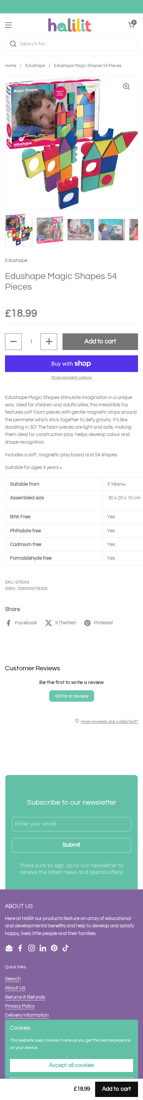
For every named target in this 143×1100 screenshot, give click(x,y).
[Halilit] (70, 25)
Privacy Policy (20, 1006)
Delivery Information (27, 1015)
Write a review (71, 696)
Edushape (35, 66)
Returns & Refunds (25, 997)
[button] (13, 341)
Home (10, 66)
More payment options (71, 377)
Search (13, 978)
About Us (15, 987)
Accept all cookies (71, 1065)
